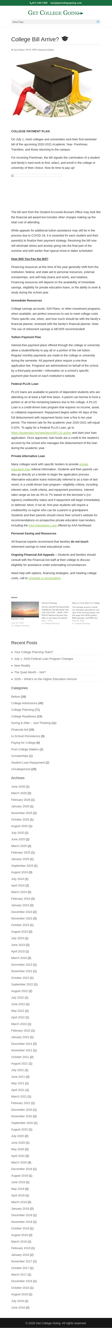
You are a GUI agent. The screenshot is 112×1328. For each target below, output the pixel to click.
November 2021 (21, 1050)
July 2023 (17, 938)
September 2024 (22, 865)
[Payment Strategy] (57, 613)
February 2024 (20, 898)
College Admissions (24, 703)
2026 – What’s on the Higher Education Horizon (45, 679)
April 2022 (18, 1017)
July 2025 (17, 832)
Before (15, 696)
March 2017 (19, 1274)
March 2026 (19, 793)
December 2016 (21, 1281)
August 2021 (19, 1063)
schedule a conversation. (44, 578)
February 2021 (20, 1103)
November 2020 (21, 1116)
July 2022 (17, 997)
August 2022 (19, 991)
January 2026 (20, 806)
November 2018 (21, 1222)
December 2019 (21, 1169)
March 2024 (19, 892)
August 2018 (19, 1235)
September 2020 (22, 1123)
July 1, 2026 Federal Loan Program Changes (43, 658)
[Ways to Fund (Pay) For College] (87, 613)
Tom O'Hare (19, 49)
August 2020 (19, 1129)
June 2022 (18, 1004)
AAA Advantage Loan (43, 525)
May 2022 (17, 1010)
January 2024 (20, 905)
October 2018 (20, 1228)
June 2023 (18, 945)
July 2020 (17, 1136)
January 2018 (20, 1254)
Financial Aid (19, 729)
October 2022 (20, 978)
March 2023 (19, 958)
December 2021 (21, 1043)
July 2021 (17, 1070)
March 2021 (19, 1096)
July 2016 (17, 1301)
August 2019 (19, 1175)
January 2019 (20, 1208)
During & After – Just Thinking (31, 723)
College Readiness (23, 716)
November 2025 (21, 813)
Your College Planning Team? (33, 652)
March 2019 (19, 1202)
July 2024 (17, 879)
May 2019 (17, 1189)
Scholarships (19, 756)
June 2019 (18, 1182)
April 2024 (18, 885)
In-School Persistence (25, 736)
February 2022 (20, 1030)
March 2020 (19, 1162)
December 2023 (21, 912)
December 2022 (21, 964)
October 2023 (20, 925)
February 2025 (20, 852)
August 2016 (19, 1294)
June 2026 (18, 786)
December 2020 (21, 1109)
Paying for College (46, 49)
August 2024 (19, 872)
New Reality (22, 665)
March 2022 (19, 1024)
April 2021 (18, 1090)
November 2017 (21, 1261)
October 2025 (20, 819)
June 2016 (18, 1307)
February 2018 (20, 1248)
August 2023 (19, 931)
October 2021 (20, 1057)
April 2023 (18, 951)
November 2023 (21, 918)
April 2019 (18, 1195)
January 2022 (20, 1037)
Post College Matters (25, 749)
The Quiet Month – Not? (30, 672)
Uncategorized (20, 769)
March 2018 (19, 1241)
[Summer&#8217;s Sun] (25, 609)
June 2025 (18, 839)
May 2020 (17, 1149)
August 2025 (19, 826)
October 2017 (20, 1268)
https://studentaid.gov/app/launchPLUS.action (41, 432)
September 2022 (22, 984)
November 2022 (21, 971)
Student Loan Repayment (28, 762)
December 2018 (21, 1215)
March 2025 (19, 846)
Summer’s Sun (17, 619)
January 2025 (20, 859)
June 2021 (18, 1076)
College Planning (22, 709)
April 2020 (18, 1156)
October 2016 (20, 1287)
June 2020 (18, 1142)
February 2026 (20, 799)
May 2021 (17, 1083)
